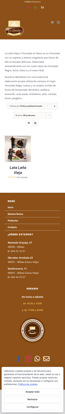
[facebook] (19, 359)
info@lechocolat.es (32, 1)
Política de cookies (27, 384)
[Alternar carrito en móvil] (52, 22)
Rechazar (32, 399)
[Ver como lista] (35, 123)
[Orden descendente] (54, 106)
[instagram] (28, 359)
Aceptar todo (33, 391)
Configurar (32, 406)
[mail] (46, 359)
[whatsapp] (37, 359)
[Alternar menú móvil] (58, 22)
